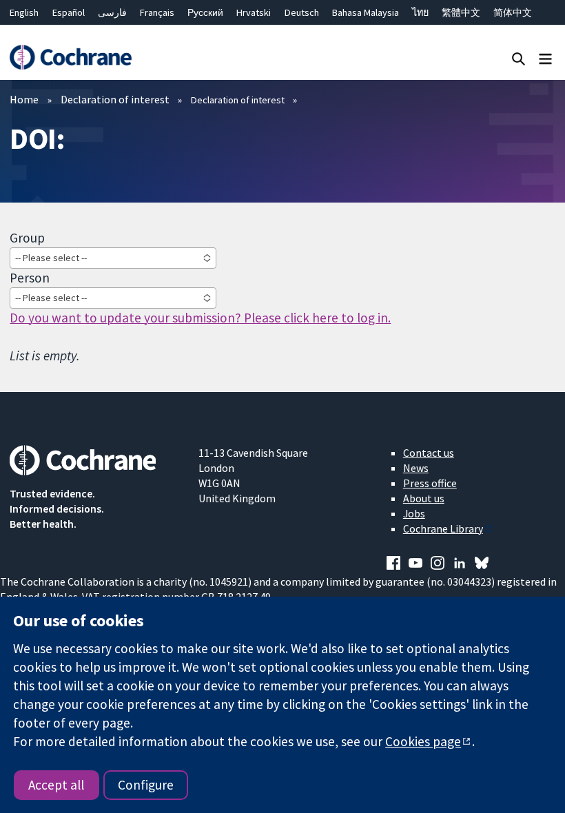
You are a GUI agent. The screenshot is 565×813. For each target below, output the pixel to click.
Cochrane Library (443, 528)
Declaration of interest (115, 99)
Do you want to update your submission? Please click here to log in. (200, 317)
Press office (430, 483)
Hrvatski (253, 12)
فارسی (112, 12)
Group (27, 237)
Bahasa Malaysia (365, 12)
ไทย (420, 12)
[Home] (70, 57)
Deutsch (302, 12)
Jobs (414, 513)
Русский (205, 12)
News (416, 468)
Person (30, 277)
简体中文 (512, 12)
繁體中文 (461, 12)
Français (157, 12)
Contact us (428, 453)
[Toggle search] (518, 58)
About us (423, 498)
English (24, 12)
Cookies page (423, 741)
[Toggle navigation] (545, 58)
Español (68, 12)
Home (24, 99)
